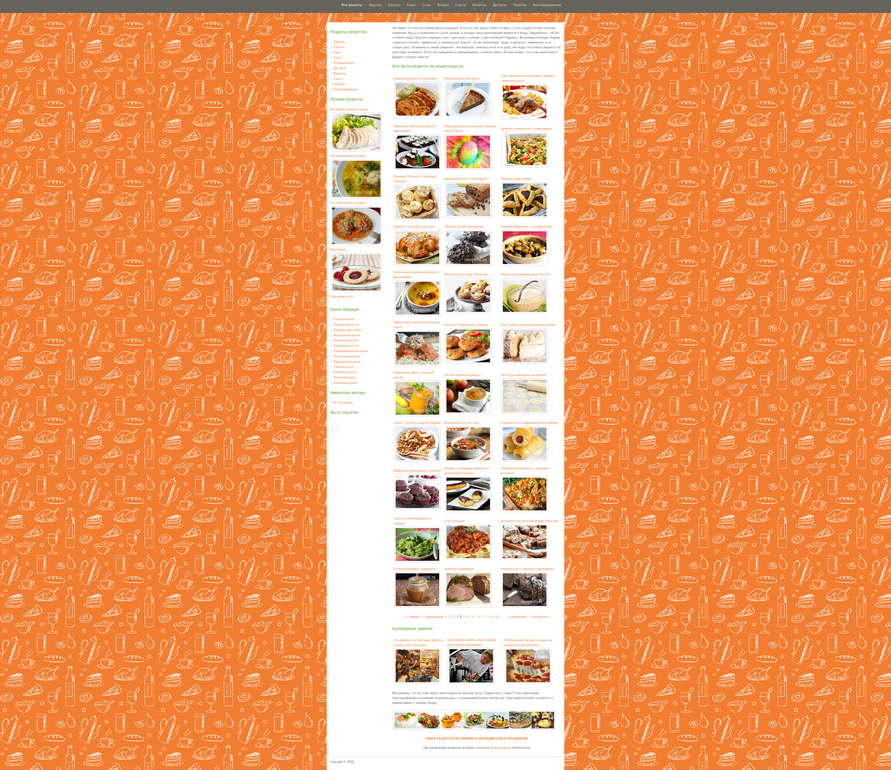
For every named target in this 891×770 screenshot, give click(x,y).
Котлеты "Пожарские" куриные (465, 324)
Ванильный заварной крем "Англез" (526, 274)
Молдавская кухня (347, 335)
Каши (411, 5)
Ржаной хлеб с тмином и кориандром (527, 569)
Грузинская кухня (346, 340)
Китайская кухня (345, 372)
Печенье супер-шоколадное (463, 226)
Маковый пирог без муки (461, 78)
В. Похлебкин (343, 402)
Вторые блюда (344, 63)
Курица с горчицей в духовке (414, 226)
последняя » (541, 616)
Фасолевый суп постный (461, 422)
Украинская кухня (346, 324)
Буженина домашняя (459, 569)
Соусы (460, 5)
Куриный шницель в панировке (415, 78)
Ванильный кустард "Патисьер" (466, 274)
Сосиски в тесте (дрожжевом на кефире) (529, 422)
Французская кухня (347, 361)
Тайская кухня (344, 367)
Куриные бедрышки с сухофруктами (526, 226)
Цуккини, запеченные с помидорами (526, 128)
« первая (413, 616)
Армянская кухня (346, 345)
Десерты (500, 5)
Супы (426, 5)
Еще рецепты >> (342, 296)
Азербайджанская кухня (351, 351)
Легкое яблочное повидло (462, 375)
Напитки (519, 5)
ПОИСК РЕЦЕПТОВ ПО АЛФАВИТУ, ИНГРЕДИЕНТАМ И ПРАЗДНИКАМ (477, 738)
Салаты (394, 5)
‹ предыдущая (433, 616)
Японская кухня (345, 377)
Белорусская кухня (347, 330)
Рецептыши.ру (500, 747)
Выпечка (479, 5)
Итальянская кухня (347, 356)
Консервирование (547, 5)
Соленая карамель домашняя (414, 569)
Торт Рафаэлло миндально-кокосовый (528, 324)
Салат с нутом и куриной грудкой (417, 422)
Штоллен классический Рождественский (529, 521)
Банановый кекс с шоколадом (465, 178)
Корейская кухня (345, 383)
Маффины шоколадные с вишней (417, 470)
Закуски (375, 5)
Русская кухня (344, 319)
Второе (443, 5)
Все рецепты (352, 5)
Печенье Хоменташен (516, 178)
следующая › (519, 616)
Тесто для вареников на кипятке (523, 375)
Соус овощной (454, 521)
